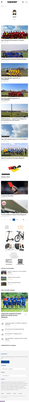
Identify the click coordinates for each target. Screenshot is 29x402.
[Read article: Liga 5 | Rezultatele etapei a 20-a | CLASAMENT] (14, 70)
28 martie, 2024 (5, 42)
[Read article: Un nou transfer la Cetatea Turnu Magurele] (14, 206)
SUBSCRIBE (5, 361)
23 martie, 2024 (5, 122)
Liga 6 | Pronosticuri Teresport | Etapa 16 (12, 158)
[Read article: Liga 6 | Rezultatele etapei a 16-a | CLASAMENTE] (14, 90)
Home (2, 6)
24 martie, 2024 (5, 81)
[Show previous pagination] (2, 220)
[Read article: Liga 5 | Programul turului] (3, 284)
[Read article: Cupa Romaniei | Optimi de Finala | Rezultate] (14, 51)
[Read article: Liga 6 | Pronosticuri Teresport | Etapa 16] (14, 150)
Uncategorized (5, 56)
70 (10, 219)
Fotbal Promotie (6, 155)
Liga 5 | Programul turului (13, 282)
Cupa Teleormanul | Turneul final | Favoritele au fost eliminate (11, 315)
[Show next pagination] (27, 220)
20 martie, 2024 (5, 216)
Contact (20, 393)
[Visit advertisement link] (14, 245)
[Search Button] (23, 2)
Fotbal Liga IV (5, 37)
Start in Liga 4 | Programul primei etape (14, 329)
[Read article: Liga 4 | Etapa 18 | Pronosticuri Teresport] (14, 32)
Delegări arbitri (5, 177)
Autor (6, 6)
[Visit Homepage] (12, 2)
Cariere (14, 393)
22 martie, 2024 (5, 159)
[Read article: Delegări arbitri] (14, 169)
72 (17, 219)
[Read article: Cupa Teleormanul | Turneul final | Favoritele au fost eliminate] (14, 302)
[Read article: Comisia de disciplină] (14, 187)
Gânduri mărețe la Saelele (13, 277)
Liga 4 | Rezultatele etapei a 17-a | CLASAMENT (14, 139)
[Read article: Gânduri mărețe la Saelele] (3, 279)
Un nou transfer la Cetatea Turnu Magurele (13, 214)
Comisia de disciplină (7, 195)
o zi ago (10, 284)
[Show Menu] (1, 2)
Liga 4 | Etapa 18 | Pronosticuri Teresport (12, 40)
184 (23, 219)
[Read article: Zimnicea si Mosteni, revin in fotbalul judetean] (3, 273)
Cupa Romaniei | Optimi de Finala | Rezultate (14, 59)
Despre (2, 393)
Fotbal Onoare (5, 95)
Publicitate (8, 393)
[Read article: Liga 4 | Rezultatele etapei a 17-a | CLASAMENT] (14, 131)
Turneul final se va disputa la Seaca (13, 333)
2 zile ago (10, 274)
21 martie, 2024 (5, 178)
